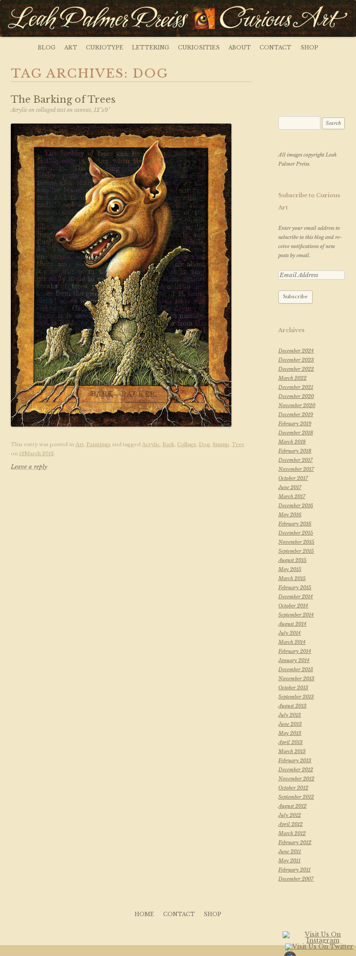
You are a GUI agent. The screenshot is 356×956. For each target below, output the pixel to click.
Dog (204, 444)
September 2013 (296, 697)
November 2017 (296, 469)
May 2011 (289, 861)
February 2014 (294, 651)
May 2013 (289, 733)
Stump (221, 444)
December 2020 (296, 396)
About (239, 47)
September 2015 (296, 551)
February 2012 (294, 842)
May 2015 (289, 569)
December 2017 (295, 460)
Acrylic (151, 444)
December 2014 (295, 597)
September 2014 (296, 615)
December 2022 (296, 369)
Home (144, 914)
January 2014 (294, 660)
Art (70, 47)
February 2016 (294, 524)
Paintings (98, 444)
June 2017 (289, 487)
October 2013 (293, 688)
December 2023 (296, 360)
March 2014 (292, 642)
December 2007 (295, 879)
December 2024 (296, 351)
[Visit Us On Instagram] (319, 941)
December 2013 (295, 669)
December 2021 (295, 387)
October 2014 (293, 606)
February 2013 (294, 760)
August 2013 (292, 706)
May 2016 (289, 515)
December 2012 (295, 770)
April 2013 (290, 742)
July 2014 (289, 633)
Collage (186, 444)
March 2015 (292, 578)
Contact (275, 47)
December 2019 (295, 414)
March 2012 (292, 833)
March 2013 (292, 751)
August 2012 (292, 806)
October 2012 (293, 788)
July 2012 (289, 815)
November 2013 (296, 678)
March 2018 (292, 442)
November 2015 (296, 542)
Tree (238, 444)
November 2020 (296, 405)
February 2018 (294, 451)
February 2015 (294, 587)
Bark (168, 444)
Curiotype (104, 47)
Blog (46, 47)
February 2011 (294, 870)
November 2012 (296, 779)
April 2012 (290, 824)
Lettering (150, 47)
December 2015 (295, 533)
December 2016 (295, 505)
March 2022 (292, 378)
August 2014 (292, 624)
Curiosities (199, 47)
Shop (309, 47)
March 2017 (291, 496)
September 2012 (296, 797)
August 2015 (292, 560)
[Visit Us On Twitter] (319, 947)
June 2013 (290, 724)
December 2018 (295, 433)
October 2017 (293, 478)
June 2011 (289, 851)
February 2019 (294, 424)
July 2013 (289, 715)
